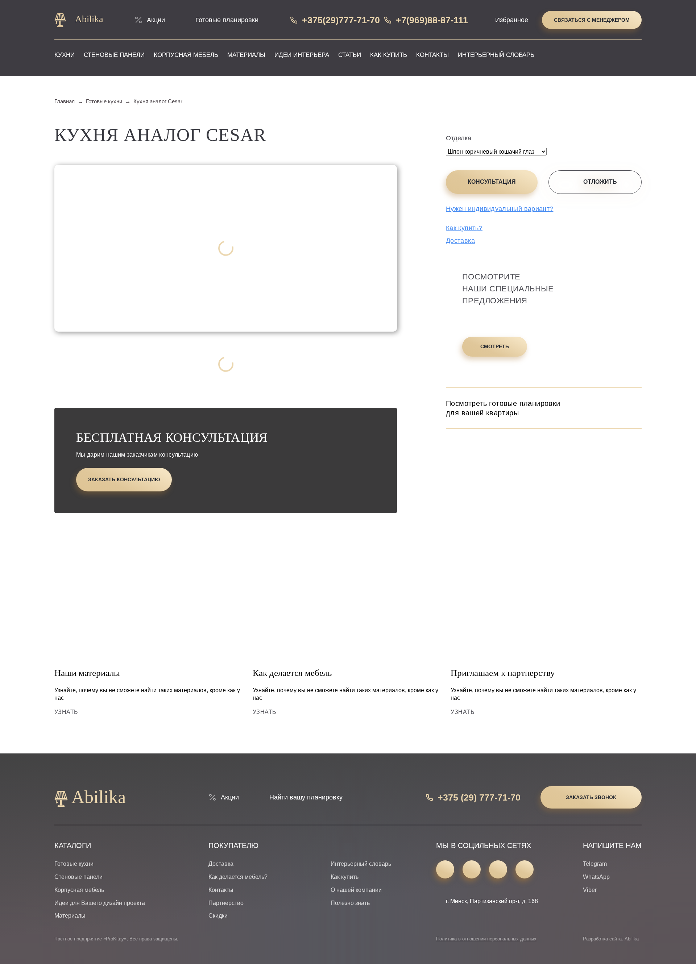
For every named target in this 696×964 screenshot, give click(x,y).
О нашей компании (356, 890)
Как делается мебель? (238, 877)
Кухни (64, 54)
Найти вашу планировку (306, 797)
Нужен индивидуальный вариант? (499, 208)
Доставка (460, 240)
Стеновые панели (114, 54)
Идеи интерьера (301, 54)
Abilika (88, 19)
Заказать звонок (591, 797)
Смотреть (494, 346)
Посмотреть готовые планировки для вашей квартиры (503, 408)
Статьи (349, 54)
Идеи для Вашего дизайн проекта (99, 903)
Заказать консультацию (124, 479)
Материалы (246, 54)
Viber (590, 890)
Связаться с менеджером (592, 20)
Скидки (218, 916)
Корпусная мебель (186, 54)
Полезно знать (350, 903)
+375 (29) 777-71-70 (479, 797)
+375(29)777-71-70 (341, 20)
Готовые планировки (226, 20)
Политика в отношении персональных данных (486, 939)
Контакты (432, 54)
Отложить (600, 182)
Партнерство (226, 903)
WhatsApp (596, 877)
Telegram (595, 864)
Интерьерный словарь (496, 54)
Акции (156, 20)
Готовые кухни (74, 864)
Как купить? (464, 228)
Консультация (492, 182)
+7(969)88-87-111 (432, 20)
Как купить (388, 54)
